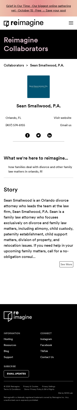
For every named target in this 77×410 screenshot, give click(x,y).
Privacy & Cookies (30, 386)
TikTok (44, 351)
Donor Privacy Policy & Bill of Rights (39, 389)
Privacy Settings (48, 386)
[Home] (24, 23)
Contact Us (47, 357)
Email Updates (16, 373)
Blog (6, 351)
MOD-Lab (68, 393)
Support (8, 357)
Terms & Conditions (12, 389)
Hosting (8, 339)
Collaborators (14, 65)
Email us (65, 125)
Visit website (62, 118)
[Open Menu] (71, 23)
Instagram (46, 339)
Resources (10, 345)
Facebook (46, 345)
